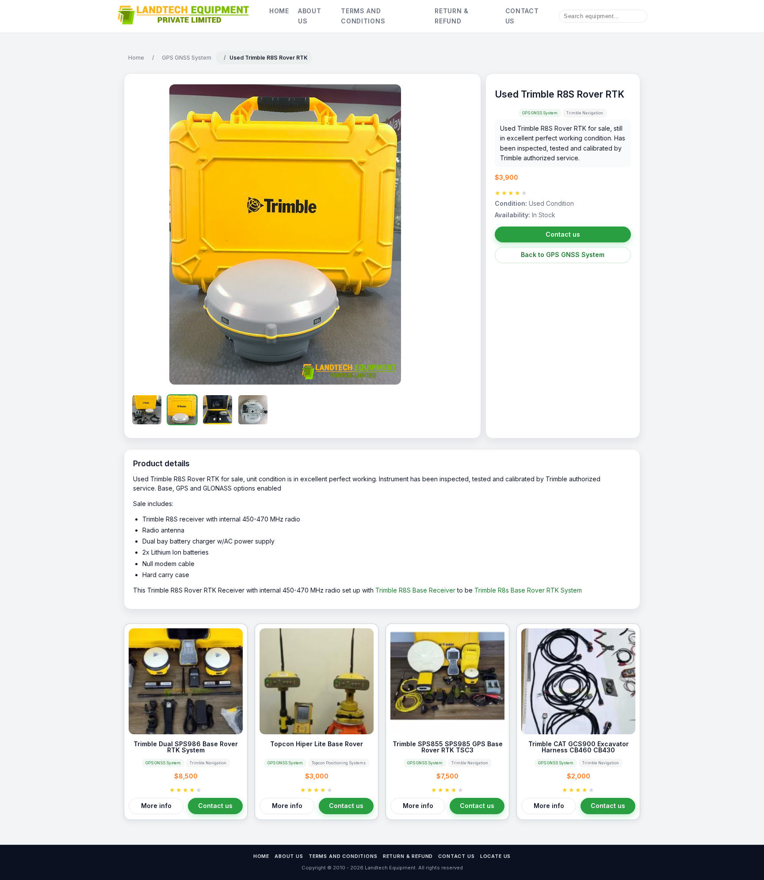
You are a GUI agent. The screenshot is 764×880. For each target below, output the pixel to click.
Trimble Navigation (584, 113)
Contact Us (522, 15)
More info (156, 805)
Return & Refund (452, 15)
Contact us (563, 234)
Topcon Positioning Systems (339, 763)
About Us (309, 15)
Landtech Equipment (389, 868)
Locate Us (495, 856)
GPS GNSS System (186, 57)
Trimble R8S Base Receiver (415, 590)
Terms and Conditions (363, 15)
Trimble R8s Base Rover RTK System (528, 590)
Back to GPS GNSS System (562, 254)
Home (279, 11)
